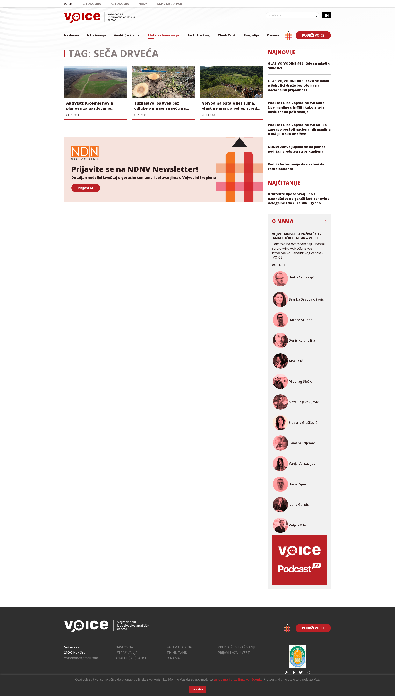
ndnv (143, 4)
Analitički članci (126, 35)
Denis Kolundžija (302, 340)
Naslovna (71, 35)
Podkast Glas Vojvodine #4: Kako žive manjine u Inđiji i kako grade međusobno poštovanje (296, 107)
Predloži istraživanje (237, 647)
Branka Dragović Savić (306, 299)
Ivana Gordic (299, 504)
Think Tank (227, 35)
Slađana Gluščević (303, 422)
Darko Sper (298, 484)
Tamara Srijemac (302, 443)
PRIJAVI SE (86, 188)
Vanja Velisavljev (302, 463)
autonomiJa (91, 4)
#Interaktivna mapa (163, 35)
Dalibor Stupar (300, 320)
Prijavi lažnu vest (234, 652)
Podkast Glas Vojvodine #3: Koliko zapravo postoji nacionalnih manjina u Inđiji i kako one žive (299, 129)
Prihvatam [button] (198, 689)
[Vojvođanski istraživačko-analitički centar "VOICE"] (99, 17)
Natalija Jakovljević (304, 402)
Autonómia (120, 4)
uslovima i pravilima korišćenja (238, 679)
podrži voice (313, 35)
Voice (67, 4)
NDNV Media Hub (169, 4)
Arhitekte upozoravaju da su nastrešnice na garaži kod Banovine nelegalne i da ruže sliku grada (298, 198)
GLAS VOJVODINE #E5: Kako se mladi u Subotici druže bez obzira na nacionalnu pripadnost (298, 85)
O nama (273, 35)
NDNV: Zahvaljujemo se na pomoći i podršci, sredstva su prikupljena (298, 149)
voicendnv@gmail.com (81, 658)
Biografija (251, 35)
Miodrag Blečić (300, 381)
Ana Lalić (296, 361)
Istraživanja (96, 35)
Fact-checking (199, 35)
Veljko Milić (298, 525)
